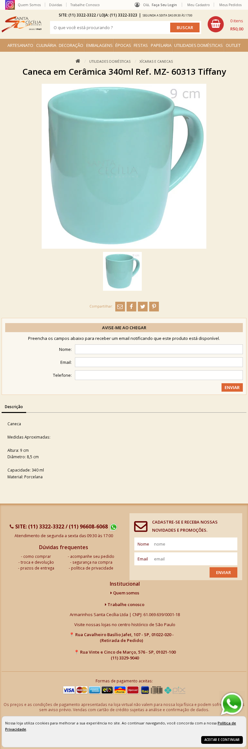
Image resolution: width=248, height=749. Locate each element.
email (143, 559)
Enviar (223, 572)
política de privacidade (92, 567)
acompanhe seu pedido (92, 556)
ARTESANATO (20, 45)
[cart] (225, 24)
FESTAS (141, 45)
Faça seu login (164, 5)
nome (143, 544)
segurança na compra (92, 562)
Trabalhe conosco (125, 604)
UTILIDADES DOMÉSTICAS (198, 45)
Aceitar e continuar (222, 740)
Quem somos (125, 593)
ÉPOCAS (123, 45)
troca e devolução (37, 562)
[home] (21, 24)
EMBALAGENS (99, 45)
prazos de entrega (37, 567)
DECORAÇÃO (71, 45)
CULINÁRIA (46, 45)
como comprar (37, 556)
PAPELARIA (161, 45)
